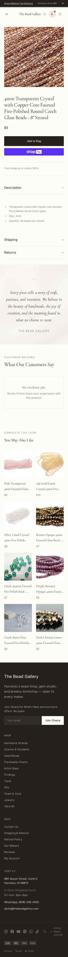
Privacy (8, 951)
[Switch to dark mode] (45, 931)
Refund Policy (13, 839)
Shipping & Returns (16, 833)
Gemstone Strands (16, 743)
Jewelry (9, 800)
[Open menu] (6, 14)
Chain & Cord (12, 793)
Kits (6, 787)
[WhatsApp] (31, 931)
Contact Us (11, 826)
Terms (18, 951)
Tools (7, 781)
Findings (9, 774)
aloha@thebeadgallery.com (21, 908)
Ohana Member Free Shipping (18, 3)
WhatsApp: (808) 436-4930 (21, 902)
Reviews (9, 852)
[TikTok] (37, 931)
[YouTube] (18, 931)
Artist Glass (11, 768)
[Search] (44, 14)
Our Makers (11, 845)
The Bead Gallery (30, 14)
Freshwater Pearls (16, 762)
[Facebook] (12, 931)
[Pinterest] (25, 931)
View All (9, 806)
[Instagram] (6, 931)
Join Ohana (52, 720)
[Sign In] (52, 14)
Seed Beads (11, 755)
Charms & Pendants (16, 749)
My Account (12, 858)
